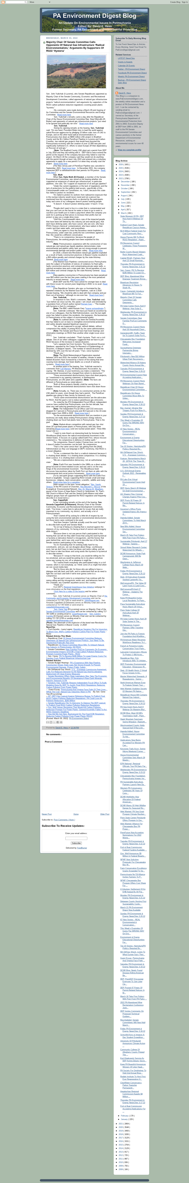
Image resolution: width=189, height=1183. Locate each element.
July (123, 199)
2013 (121, 1152)
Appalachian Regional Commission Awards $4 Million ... (131, 1094)
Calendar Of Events (126, 66)
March (124, 213)
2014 (121, 1148)
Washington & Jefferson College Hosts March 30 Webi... (131, 565)
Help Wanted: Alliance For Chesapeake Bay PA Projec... (131, 826)
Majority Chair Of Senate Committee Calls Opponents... (130, 299)
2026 (121, 165)
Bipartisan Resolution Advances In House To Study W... (131, 285)
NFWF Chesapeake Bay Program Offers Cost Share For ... (133, 883)
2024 (121, 171)
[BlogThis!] (50, 722)
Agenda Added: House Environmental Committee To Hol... (132, 734)
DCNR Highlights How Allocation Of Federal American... (130, 799)
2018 (121, 1134)
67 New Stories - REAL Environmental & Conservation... (130, 922)
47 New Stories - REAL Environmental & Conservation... (130, 431)
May (123, 206)
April (123, 210)
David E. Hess (125, 93)
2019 (121, 1131)
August (124, 196)
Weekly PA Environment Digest (131, 77)
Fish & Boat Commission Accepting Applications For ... (132, 1108)
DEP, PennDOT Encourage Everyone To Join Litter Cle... (131, 981)
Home (76, 814)
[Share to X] (54, 722)
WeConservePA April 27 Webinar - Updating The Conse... (131, 591)
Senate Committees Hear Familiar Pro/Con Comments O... (133, 320)
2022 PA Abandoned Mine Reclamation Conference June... (132, 1005)
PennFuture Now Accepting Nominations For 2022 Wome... (132, 835)
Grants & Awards (125, 62)
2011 (121, 1159)
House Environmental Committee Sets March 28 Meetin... (132, 757)
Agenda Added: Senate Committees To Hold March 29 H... (133, 520)
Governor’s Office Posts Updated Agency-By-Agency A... (133, 511)
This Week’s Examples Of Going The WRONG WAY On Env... (132, 422)
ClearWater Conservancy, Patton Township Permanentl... (131, 1085)
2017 (121, 1138)
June (123, 203)
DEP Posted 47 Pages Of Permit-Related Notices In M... (132, 990)
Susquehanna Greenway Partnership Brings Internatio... (130, 350)
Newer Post (47, 814)
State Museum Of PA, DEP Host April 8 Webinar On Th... (132, 218)
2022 (121, 179)
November (125, 185)
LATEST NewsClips (126, 58)
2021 (121, 1124)
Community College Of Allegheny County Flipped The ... (132, 1052)
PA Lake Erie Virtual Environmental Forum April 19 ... (132, 482)
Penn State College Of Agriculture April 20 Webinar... (130, 612)
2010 (121, 1162)
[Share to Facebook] (57, 722)
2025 (121, 168)
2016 (121, 1141)
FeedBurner (82, 848)
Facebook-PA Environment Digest (132, 73)
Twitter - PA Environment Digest (131, 69)
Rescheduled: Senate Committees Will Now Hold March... (132, 1022)
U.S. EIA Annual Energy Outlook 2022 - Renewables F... (133, 473)
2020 (121, 1127)
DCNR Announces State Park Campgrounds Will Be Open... (132, 556)
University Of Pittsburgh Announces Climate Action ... (132, 1043)
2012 (121, 1155)
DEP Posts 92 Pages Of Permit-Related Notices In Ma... (132, 503)
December (125, 182)
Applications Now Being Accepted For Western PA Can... (132, 742)
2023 (121, 175)
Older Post (104, 814)
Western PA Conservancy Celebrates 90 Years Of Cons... (131, 790)
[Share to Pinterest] (61, 722)
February (125, 1116)
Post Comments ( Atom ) (64, 820)
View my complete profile (129, 150)
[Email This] (47, 722)
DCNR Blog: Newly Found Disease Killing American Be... (132, 973)
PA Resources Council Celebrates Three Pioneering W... (133, 245)
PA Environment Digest (79, 718)
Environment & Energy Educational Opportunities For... (132, 440)
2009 (121, 1166)
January (124, 1119)
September (126, 192)
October (124, 189)
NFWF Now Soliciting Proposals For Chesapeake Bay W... (133, 862)
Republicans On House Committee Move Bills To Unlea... (132, 395)
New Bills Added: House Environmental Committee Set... (132, 529)
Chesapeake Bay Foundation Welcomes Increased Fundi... (132, 341)
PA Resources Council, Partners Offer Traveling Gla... (131, 627)
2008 (121, 1169)
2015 (121, 1145)
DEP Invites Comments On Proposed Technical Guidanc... (132, 1013)
